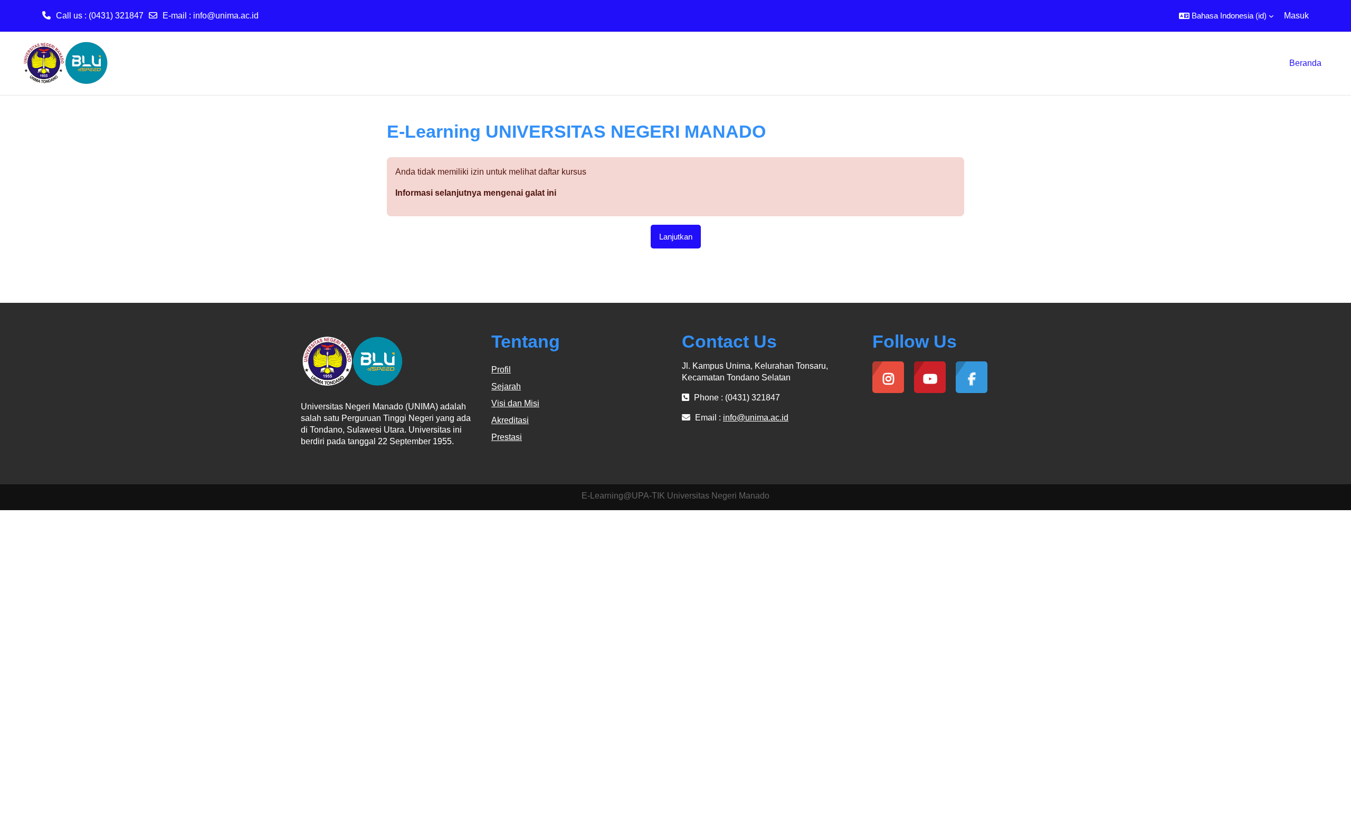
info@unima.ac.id (226, 15)
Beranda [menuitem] (1305, 63)
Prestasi (506, 437)
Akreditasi (510, 420)
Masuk (1296, 15)
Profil (501, 369)
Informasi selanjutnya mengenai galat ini (475, 192)
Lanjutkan (675, 236)
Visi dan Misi (515, 403)
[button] (1226, 16)
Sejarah (506, 386)
